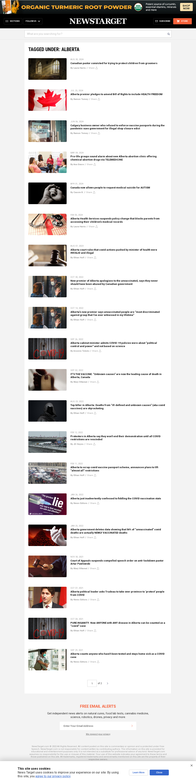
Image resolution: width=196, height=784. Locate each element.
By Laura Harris (78, 68)
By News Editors (78, 503)
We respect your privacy (98, 734)
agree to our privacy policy (52, 776)
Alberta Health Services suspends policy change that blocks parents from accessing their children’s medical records (115, 220)
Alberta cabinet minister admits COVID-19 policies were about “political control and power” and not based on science (113, 344)
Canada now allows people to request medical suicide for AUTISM (110, 187)
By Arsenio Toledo (79, 351)
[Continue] (132, 726)
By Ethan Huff (77, 257)
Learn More (139, 772)
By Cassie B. (76, 192)
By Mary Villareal (78, 382)
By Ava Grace (77, 164)
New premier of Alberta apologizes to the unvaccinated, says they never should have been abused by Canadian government (114, 282)
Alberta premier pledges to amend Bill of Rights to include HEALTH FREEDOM (116, 94)
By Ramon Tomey (79, 99)
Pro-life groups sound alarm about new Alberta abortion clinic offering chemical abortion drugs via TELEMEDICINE (113, 158)
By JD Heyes (76, 444)
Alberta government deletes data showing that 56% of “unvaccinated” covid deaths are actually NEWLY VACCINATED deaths (115, 531)
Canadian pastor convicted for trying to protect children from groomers (113, 63)
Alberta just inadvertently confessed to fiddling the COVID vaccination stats (115, 498)
